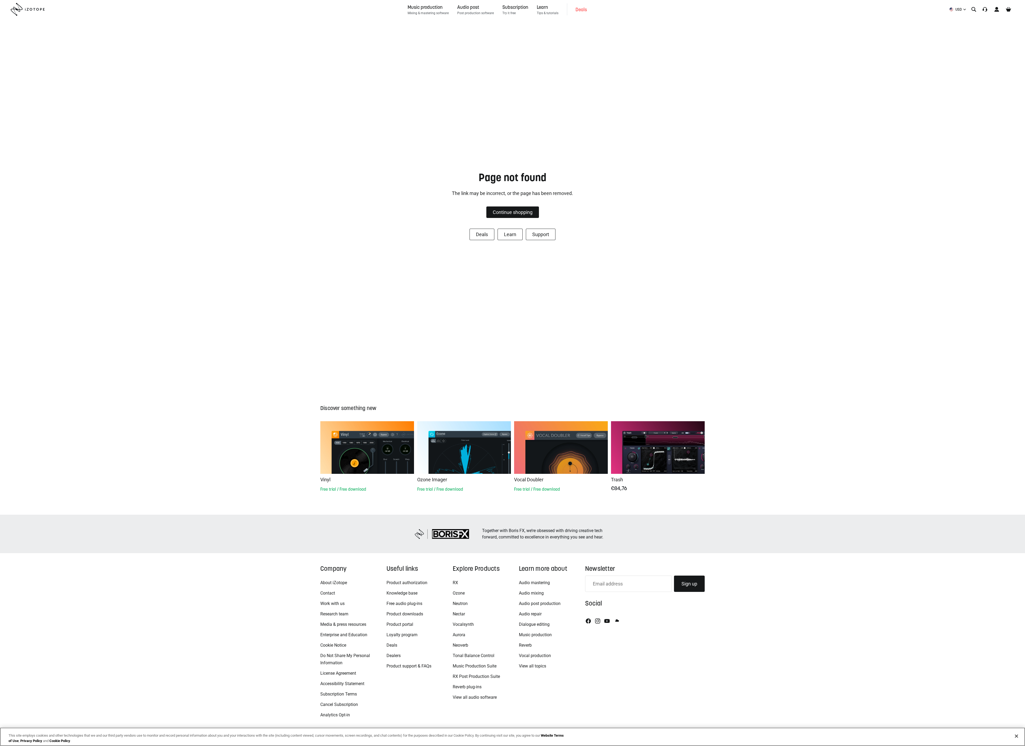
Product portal (400, 624)
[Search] (974, 9)
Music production (535, 634)
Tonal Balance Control (473, 655)
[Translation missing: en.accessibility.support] (985, 9)
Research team (334, 613)
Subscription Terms (338, 694)
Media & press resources (343, 624)
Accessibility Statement (342, 683)
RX (455, 582)
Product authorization (407, 582)
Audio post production (540, 603)
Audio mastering (534, 582)
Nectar (459, 613)
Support (540, 234)
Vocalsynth (463, 624)
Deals (482, 234)
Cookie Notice (333, 645)
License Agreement (338, 673)
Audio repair (530, 613)
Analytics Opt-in (335, 714)
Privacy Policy (31, 741)
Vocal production (535, 655)
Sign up (689, 584)
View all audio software (475, 697)
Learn (510, 234)
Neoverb (460, 645)
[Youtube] (607, 621)
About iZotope (333, 582)
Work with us (332, 603)
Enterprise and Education (343, 634)
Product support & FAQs (409, 666)
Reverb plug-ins (467, 686)
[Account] (997, 9)
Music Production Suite (474, 666)
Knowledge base (402, 593)
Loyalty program (402, 634)
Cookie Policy (59, 741)
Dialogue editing (534, 624)
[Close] (1016, 736)
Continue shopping (513, 212)
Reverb (525, 645)
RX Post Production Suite (476, 676)
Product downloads (405, 613)
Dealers (394, 655)
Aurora (459, 634)
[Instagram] (597, 621)
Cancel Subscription (339, 704)
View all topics (532, 666)
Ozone (459, 593)
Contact (327, 593)
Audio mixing (531, 593)
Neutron (460, 603)
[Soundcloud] (616, 621)
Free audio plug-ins (404, 603)
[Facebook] (588, 621)
